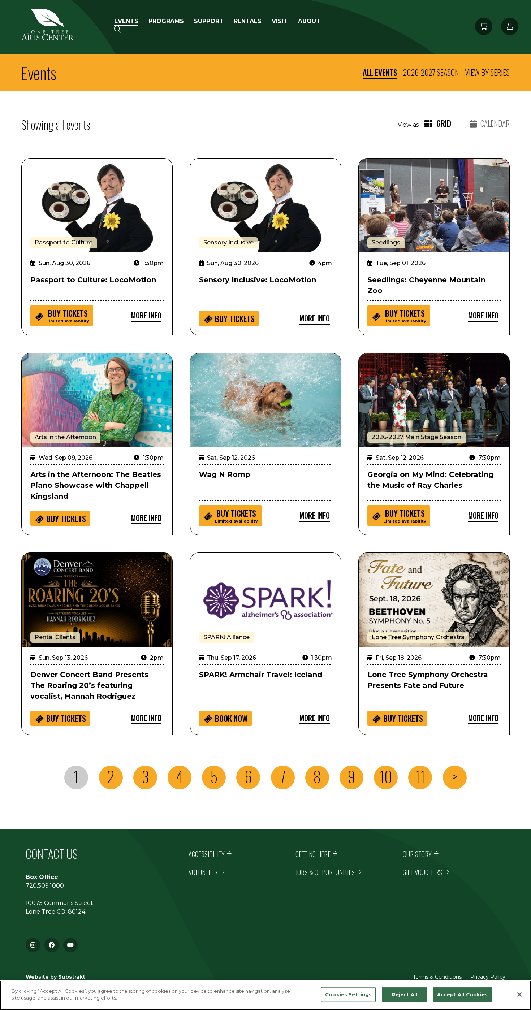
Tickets (67, 315)
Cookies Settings (348, 994)
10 (385, 777)
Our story (417, 854)
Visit (280, 21)
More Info (146, 315)
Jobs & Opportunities (325, 872)
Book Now (231, 718)
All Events (380, 72)
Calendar (494, 123)
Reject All (404, 994)
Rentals (248, 21)
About (309, 21)
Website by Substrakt (55, 977)
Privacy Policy (487, 977)
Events (126, 21)
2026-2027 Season (431, 72)
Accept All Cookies (462, 994)
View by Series (487, 72)
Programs (166, 21)
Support (209, 21)
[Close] (519, 994)
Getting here (313, 854)
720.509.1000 (45, 885)
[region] (265, 995)
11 (420, 777)
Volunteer (203, 872)
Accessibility (207, 854)
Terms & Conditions (437, 977)
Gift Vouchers (422, 872)
